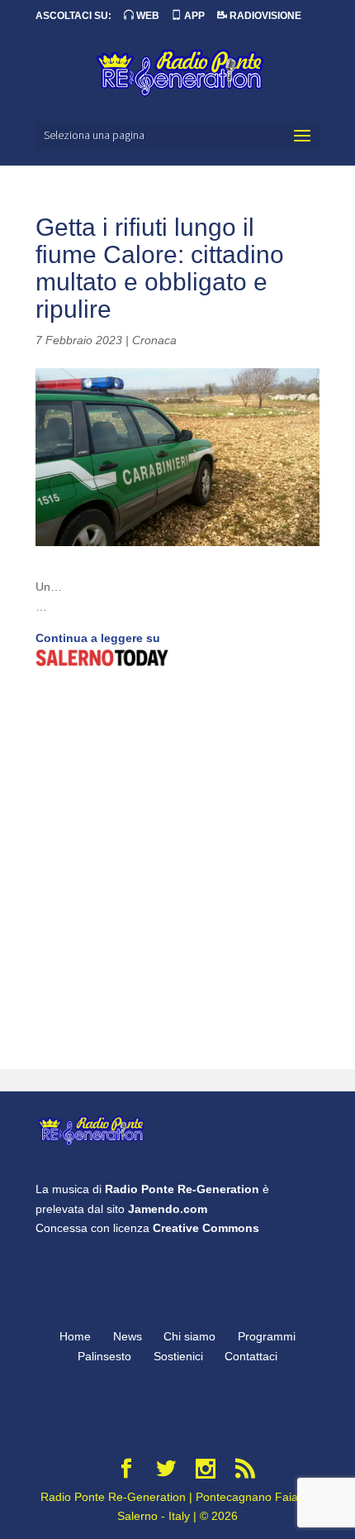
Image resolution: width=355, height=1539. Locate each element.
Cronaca (154, 340)
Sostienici (178, 1356)
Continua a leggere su (98, 638)
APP (193, 16)
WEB (146, 16)
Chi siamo (189, 1336)
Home (75, 1336)
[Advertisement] (177, 870)
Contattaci (251, 1356)
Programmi (267, 1336)
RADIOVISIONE (264, 16)
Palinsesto (104, 1356)
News (127, 1336)
